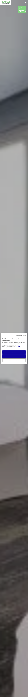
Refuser (14, 351)
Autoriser (14, 356)
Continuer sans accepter (21, 335)
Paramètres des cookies (14, 360)
